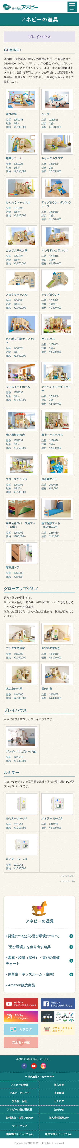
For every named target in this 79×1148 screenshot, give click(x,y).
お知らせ (59, 1109)
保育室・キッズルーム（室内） (32, 974)
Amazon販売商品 (21, 985)
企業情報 (59, 1093)
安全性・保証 (19, 1101)
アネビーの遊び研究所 (19, 1109)
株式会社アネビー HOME (41, 1076)
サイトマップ (19, 1125)
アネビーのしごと (20, 1093)
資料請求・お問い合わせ (19, 1117)
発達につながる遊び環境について (34, 936)
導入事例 (59, 1084)
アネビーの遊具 (19, 1084)
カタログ (59, 1101)
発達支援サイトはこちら (58, 1134)
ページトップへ (68, 876)
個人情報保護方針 (59, 1117)
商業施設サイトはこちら (19, 1134)
